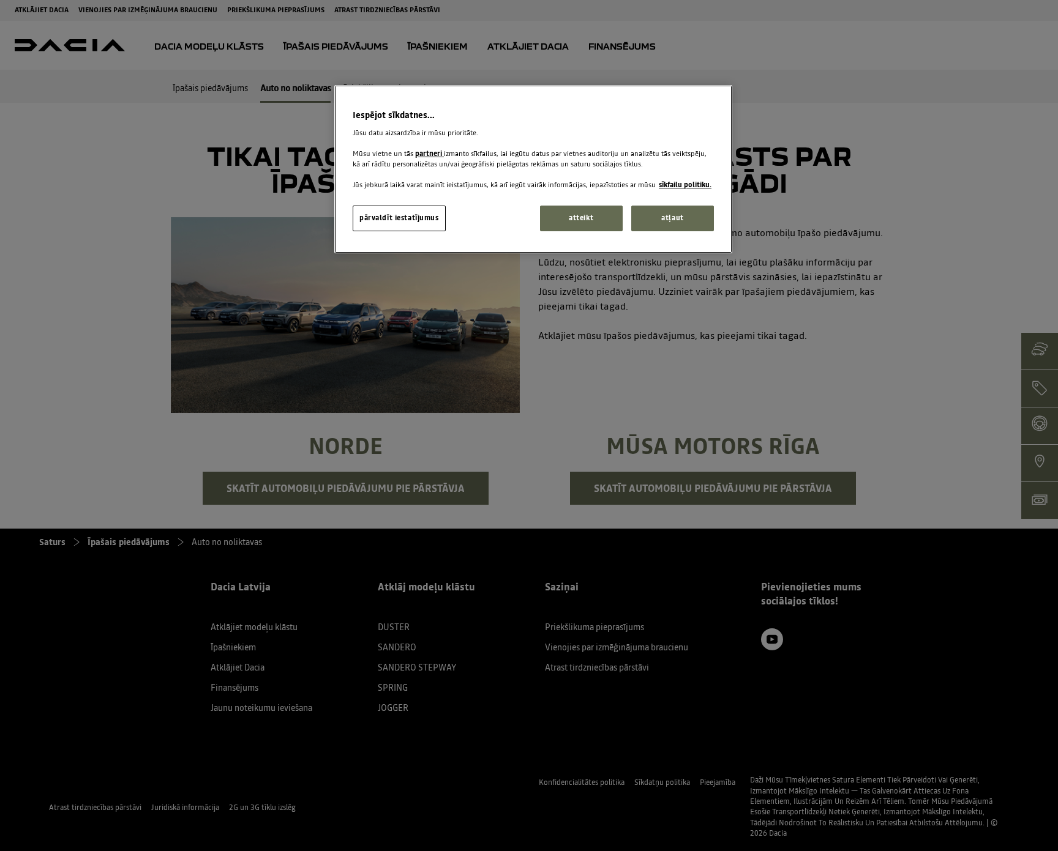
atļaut (672, 218)
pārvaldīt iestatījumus (399, 218)
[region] (533, 169)
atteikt (581, 218)
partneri (429, 153)
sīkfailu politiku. (685, 185)
